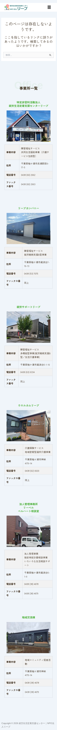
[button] (49, 7)
